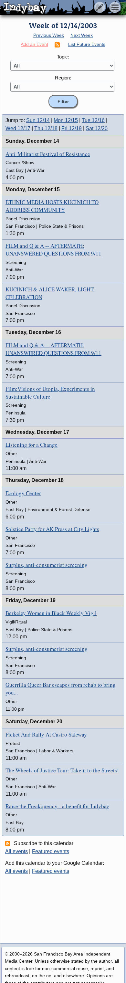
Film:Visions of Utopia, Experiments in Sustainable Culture (50, 392)
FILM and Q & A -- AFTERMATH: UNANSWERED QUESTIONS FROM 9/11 (53, 249)
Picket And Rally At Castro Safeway (46, 734)
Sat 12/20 (97, 128)
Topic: (63, 56)
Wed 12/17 (17, 128)
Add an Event (34, 44)
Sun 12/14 (38, 120)
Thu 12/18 (46, 128)
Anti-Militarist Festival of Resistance (47, 154)
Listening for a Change (31, 444)
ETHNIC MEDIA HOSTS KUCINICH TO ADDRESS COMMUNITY (52, 206)
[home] (60, 8)
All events (16, 851)
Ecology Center (23, 493)
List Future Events (86, 44)
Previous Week (48, 35)
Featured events (50, 851)
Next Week (81, 35)
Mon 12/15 (66, 120)
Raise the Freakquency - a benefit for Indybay (57, 806)
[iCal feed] (8, 843)
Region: (63, 77)
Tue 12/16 (93, 120)
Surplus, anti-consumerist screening (46, 565)
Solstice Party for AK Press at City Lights (52, 529)
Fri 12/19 (71, 128)
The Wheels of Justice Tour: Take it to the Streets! (62, 770)
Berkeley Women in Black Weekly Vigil (51, 613)
